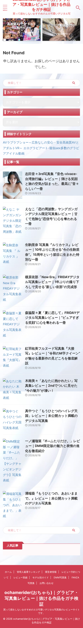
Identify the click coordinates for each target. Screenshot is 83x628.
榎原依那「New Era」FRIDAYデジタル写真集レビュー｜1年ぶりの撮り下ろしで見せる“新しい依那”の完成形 (52, 282)
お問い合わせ (46, 583)
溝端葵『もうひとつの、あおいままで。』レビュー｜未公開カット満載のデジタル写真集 (51, 498)
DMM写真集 (60, 577)
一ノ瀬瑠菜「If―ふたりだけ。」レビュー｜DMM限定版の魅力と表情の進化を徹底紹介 (52, 446)
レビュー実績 (20, 577)
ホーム (8, 571)
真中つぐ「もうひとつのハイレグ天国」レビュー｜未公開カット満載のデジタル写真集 (51, 416)
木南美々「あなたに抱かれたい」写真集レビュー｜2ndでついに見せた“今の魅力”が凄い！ (51, 386)
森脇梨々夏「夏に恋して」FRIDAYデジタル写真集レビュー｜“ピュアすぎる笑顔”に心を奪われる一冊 (52, 318)
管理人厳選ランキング (28, 571)
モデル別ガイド (40, 577)
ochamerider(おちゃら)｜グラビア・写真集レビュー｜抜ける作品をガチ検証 (41, 598)
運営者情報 (51, 571)
